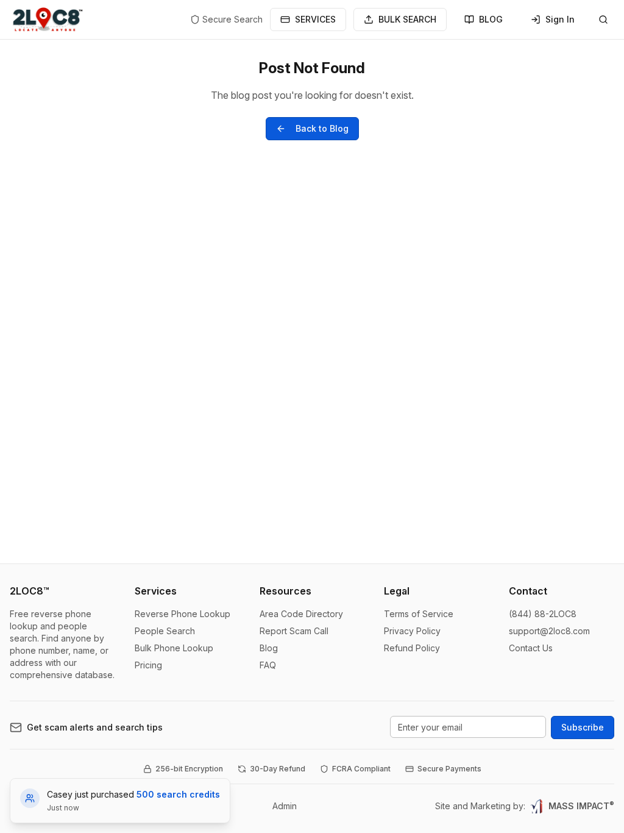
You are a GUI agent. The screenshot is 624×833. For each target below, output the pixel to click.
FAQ (268, 665)
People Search (165, 631)
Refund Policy (412, 648)
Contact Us (531, 648)
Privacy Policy (412, 631)
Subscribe (582, 727)
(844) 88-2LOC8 (542, 614)
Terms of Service (418, 614)
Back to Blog (322, 128)
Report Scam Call (294, 631)
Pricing (148, 665)
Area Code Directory (301, 614)
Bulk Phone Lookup (174, 648)
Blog (269, 648)
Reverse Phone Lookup (182, 614)
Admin (284, 806)
